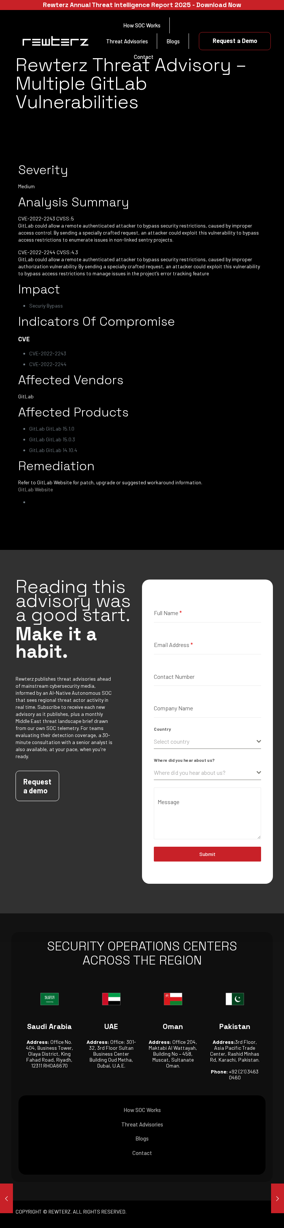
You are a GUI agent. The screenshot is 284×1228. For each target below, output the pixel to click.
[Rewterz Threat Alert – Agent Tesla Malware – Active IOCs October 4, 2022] (277, 1198)
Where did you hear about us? (184, 760)
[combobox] (207, 741)
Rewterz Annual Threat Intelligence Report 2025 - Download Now (142, 5)
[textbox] (205, 741)
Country (162, 728)
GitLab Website (35, 489)
